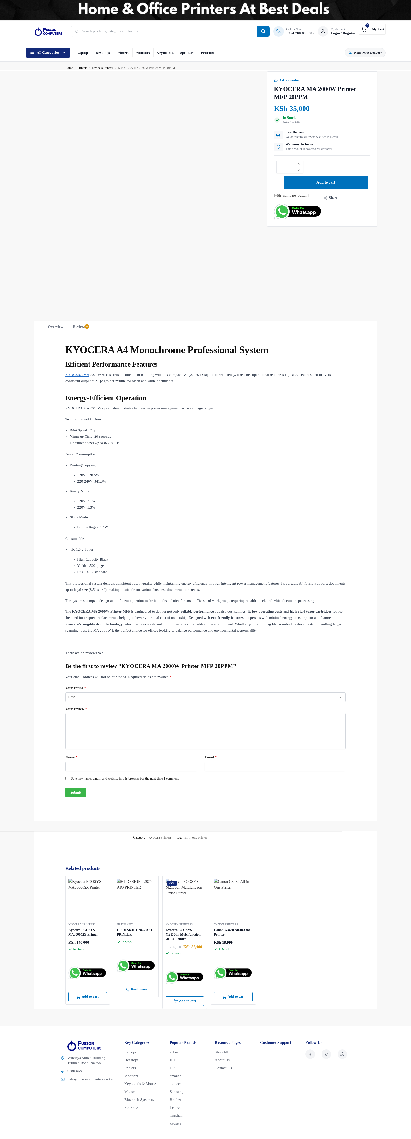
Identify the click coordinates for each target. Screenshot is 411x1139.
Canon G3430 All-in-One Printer (232, 932)
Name (71, 757)
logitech (176, 1084)
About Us (222, 1060)
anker (174, 1052)
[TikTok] (326, 1054)
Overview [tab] (55, 326)
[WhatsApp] (342, 1054)
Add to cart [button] (90, 996)
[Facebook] (310, 1054)
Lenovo (175, 1107)
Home (69, 67)
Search (263, 31)
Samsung (177, 1092)
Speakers (187, 53)
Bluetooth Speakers (139, 1100)
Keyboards (165, 53)
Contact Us (223, 1068)
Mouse (129, 1092)
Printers (122, 53)
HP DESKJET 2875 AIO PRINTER (134, 932)
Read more (139, 989)
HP (172, 1068)
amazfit (175, 1076)
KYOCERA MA (77, 375)
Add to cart (325, 182)
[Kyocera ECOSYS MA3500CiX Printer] (87, 898)
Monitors (143, 53)
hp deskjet (125, 924)
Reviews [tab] (80, 326)
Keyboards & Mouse (140, 1084)
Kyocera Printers (102, 67)
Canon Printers (226, 924)
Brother (175, 1100)
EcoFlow (207, 53)
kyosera (175, 1123)
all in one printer (195, 837)
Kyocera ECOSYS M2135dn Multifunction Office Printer (183, 934)
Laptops (83, 53)
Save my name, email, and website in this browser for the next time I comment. (125, 778)
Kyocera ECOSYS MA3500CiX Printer (83, 932)
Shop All (221, 1052)
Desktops (103, 53)
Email (211, 757)
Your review (76, 709)
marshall (176, 1115)
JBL (173, 1060)
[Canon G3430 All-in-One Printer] (233, 898)
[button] (372, 29)
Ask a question (290, 80)
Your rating (75, 688)
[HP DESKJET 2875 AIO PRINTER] (136, 898)
